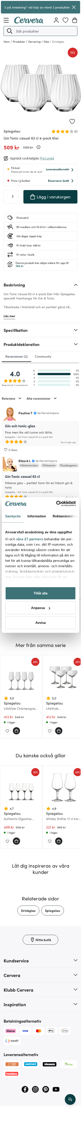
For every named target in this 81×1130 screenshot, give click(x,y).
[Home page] (28, 22)
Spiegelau (52, 910)
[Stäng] (73, 7)
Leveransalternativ (57, 169)
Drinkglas (28, 910)
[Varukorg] (74, 20)
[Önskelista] (65, 20)
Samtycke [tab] (13, 516)
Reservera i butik (58, 180)
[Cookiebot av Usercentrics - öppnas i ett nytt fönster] (57, 504)
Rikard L (24, 461)
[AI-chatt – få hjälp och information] (70, 1099)
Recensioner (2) (16, 356)
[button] (10, 31)
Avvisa (40, 622)
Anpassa (38, 608)
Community (43, 356)
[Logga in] (56, 20)
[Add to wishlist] (72, 121)
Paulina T (25, 413)
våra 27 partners (29, 539)
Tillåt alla (40, 593)
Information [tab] (36, 516)
